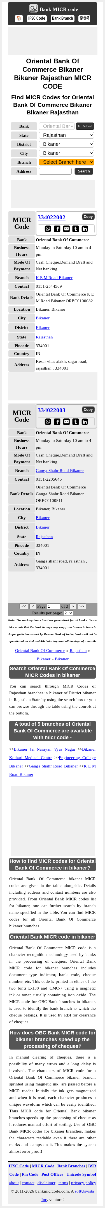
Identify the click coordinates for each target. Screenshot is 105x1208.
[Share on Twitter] (75, 228)
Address (24, 171)
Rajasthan (44, 337)
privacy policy (83, 1183)
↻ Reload (85, 126)
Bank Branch (62, 19)
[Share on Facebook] (56, 228)
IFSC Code (36, 19)
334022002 (52, 217)
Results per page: (47, 613)
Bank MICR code (59, 9)
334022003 (52, 410)
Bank (24, 126)
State (24, 135)
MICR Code (43, 1166)
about (14, 1183)
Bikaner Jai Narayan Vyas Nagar (44, 749)
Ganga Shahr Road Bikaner (60, 470)
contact (28, 1183)
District (24, 144)
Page (42, 606)
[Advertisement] (52, 41)
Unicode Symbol (81, 1174)
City (24, 153)
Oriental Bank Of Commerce (40, 650)
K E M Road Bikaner (54, 277)
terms (63, 1183)
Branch (24, 162)
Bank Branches (71, 1166)
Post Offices (52, 1174)
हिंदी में (84, 19)
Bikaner (43, 318)
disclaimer (46, 1183)
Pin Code (30, 1174)
